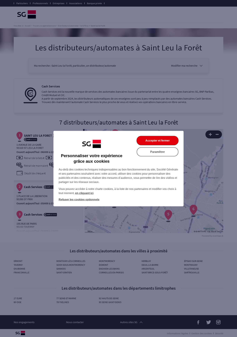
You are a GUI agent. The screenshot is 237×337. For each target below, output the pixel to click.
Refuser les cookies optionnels (79, 199)
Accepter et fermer (157, 140)
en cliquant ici (84, 192)
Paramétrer (157, 151)
